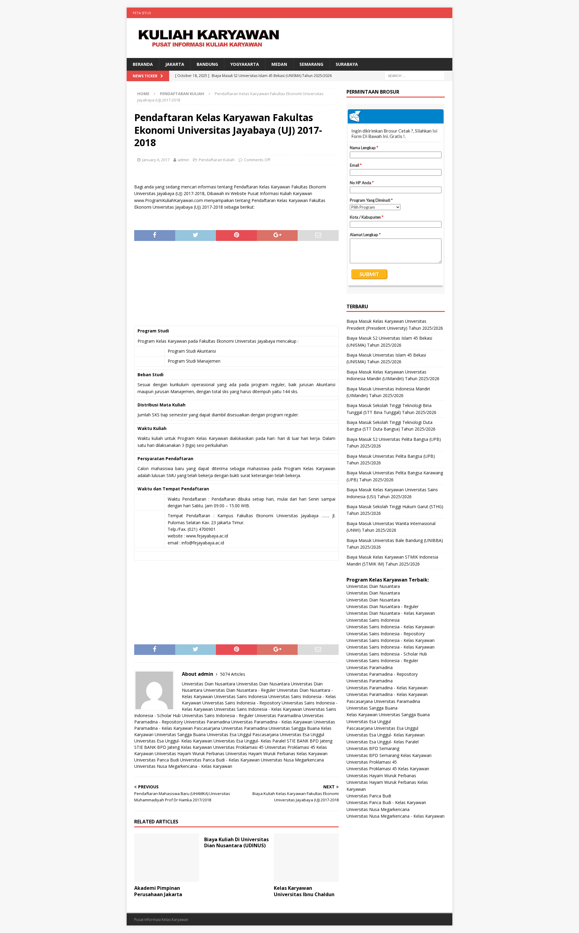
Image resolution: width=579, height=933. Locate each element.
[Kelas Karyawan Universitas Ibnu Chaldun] (306, 857)
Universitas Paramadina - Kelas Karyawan (271, 722)
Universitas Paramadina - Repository (382, 674)
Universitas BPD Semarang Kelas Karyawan (389, 755)
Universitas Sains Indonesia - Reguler (218, 715)
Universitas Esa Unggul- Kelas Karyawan (173, 741)
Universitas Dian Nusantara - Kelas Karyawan (390, 613)
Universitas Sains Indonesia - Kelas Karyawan (258, 709)
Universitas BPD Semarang (372, 748)
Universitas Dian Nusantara (208, 684)
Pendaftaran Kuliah (217, 159)
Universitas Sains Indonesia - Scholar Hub (386, 654)
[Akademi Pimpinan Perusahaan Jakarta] (166, 857)
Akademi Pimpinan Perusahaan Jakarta (158, 891)
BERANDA (143, 64)
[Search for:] (414, 76)
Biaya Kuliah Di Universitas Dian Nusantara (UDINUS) (236, 842)
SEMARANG (311, 64)
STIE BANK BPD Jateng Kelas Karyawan (173, 747)
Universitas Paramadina (278, 715)
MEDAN (279, 64)
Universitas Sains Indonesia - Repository (241, 703)
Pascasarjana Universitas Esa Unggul (288, 734)
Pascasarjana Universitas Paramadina (230, 728)
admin (183, 159)
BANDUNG (207, 64)
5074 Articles (232, 674)
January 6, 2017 (155, 159)
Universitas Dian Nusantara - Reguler (240, 690)
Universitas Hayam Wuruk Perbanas (189, 753)
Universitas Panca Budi (156, 760)
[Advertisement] (236, 286)
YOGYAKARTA (244, 64)
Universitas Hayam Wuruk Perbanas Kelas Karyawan (276, 753)
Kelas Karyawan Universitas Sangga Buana (388, 714)
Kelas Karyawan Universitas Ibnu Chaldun (304, 891)
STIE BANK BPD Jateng (309, 741)
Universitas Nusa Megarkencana (292, 760)
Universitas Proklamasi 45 (238, 747)
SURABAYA (347, 64)
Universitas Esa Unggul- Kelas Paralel (250, 741)
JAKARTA (174, 64)
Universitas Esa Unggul (229, 734)
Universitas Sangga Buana (294, 728)
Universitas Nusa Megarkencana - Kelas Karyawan (183, 766)
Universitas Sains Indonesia (240, 696)
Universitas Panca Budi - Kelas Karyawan (220, 760)
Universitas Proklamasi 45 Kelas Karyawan (387, 768)
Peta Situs (142, 13)
